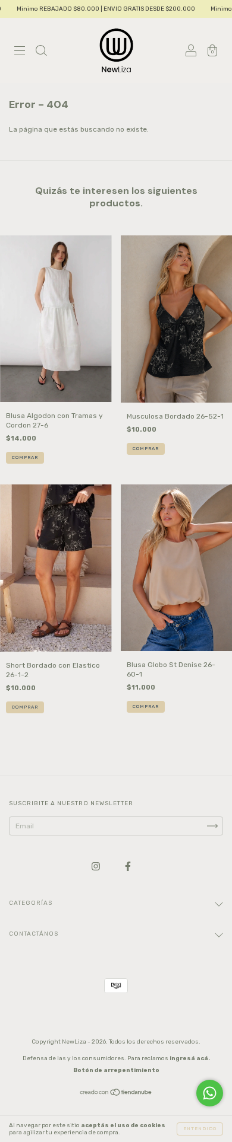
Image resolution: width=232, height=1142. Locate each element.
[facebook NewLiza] (128, 866)
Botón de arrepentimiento (116, 1070)
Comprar (25, 457)
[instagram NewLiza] (96, 866)
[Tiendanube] (116, 1093)
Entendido (200, 1128)
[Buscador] (41, 52)
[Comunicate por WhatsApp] (209, 1093)
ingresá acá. (190, 1058)
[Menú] (20, 52)
